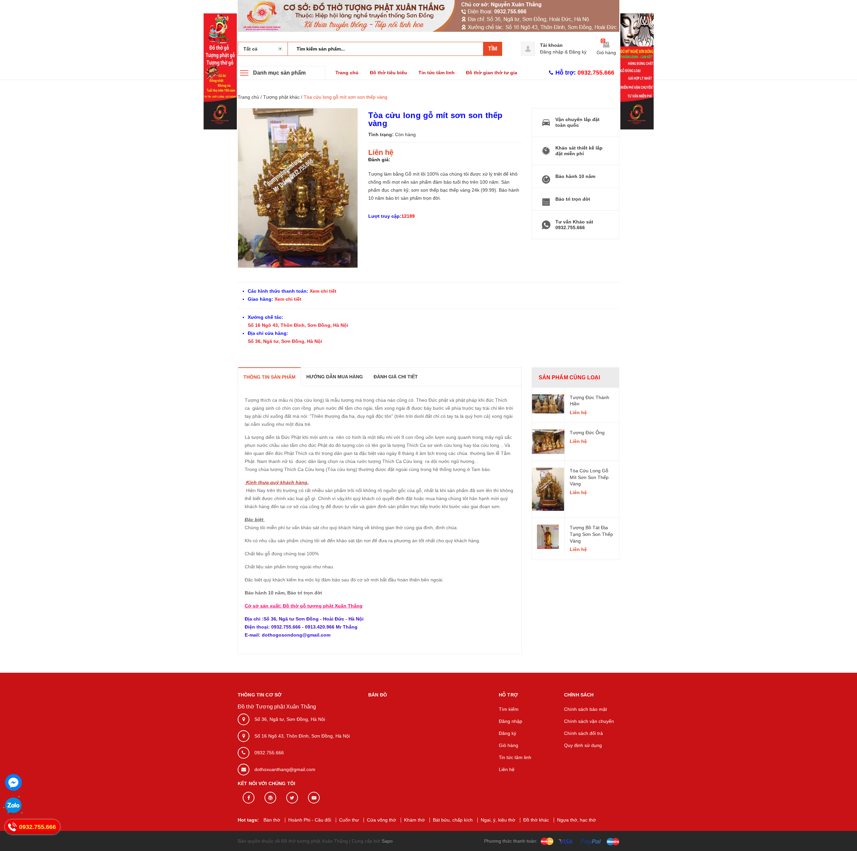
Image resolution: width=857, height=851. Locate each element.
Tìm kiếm (509, 709)
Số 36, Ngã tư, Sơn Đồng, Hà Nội (285, 341)
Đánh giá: (379, 159)
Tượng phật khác (281, 97)
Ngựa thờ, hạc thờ (576, 820)
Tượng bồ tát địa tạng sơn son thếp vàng (591, 534)
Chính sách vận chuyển (589, 721)
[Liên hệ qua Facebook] (13, 782)
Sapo (387, 841)
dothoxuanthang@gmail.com (284, 769)
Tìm (492, 49)
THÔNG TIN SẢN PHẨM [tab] (269, 377)
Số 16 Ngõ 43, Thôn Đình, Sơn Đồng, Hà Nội (298, 325)
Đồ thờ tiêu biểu (388, 72)
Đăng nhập (551, 52)
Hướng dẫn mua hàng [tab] (334, 376)
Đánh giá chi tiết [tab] (396, 376)
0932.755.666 (269, 752)
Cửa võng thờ (381, 820)
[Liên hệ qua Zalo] (13, 805)
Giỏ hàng (508, 745)
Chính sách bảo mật (585, 709)
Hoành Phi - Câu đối (309, 820)
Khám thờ (414, 820)
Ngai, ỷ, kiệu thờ (498, 820)
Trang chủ (347, 72)
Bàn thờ (271, 820)
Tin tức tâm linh (436, 72)
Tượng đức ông (587, 432)
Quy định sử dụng (583, 745)
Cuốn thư (349, 820)
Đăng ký (578, 52)
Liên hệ (507, 769)
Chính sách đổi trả (583, 733)
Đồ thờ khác (536, 820)
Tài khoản (551, 45)
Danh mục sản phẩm (279, 73)
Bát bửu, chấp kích (453, 820)
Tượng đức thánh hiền (589, 401)
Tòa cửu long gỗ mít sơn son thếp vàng (589, 477)
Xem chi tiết (322, 291)
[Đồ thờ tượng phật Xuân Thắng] (428, 15)
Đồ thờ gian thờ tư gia (491, 72)
